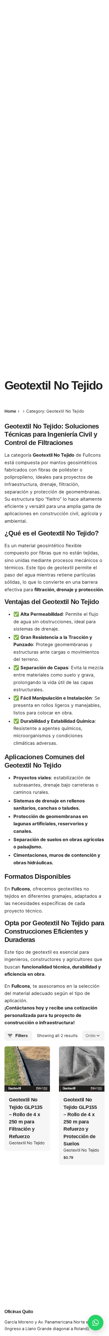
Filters (21, 1035)
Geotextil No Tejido (27, 1142)
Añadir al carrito (82, 1082)
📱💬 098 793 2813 (78, 79)
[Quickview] (17, 1057)
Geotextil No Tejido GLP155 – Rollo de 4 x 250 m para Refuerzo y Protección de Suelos (80, 1122)
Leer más (27, 1082)
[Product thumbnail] (27, 1069)
